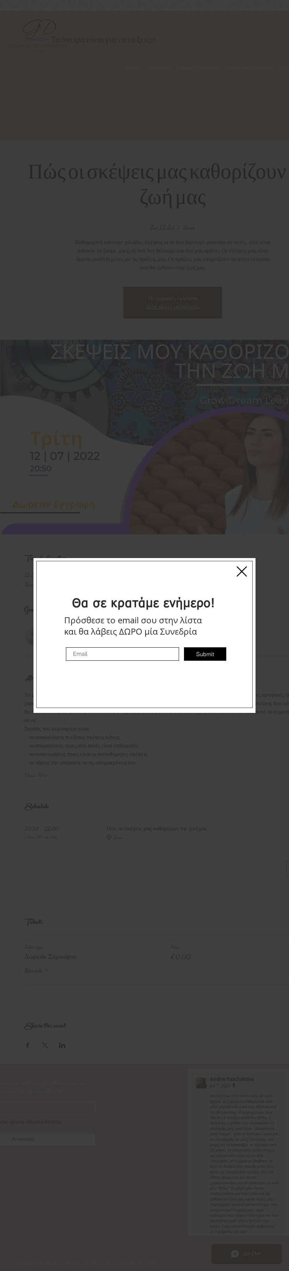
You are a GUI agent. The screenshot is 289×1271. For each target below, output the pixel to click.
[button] (241, 571)
